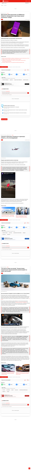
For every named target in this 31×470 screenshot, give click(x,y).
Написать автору (27, 19)
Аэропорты (8, 234)
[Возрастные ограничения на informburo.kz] (26, 1)
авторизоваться (8, 91)
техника (8, 391)
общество (4, 391)
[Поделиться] (29, 468)
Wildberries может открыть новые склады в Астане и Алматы (11, 59)
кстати (8, 13)
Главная (2, 5)
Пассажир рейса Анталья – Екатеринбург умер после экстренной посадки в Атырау (8, 216)
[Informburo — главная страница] (6, 1)
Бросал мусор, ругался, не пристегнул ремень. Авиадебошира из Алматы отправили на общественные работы (21, 216)
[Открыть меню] (2, 1)
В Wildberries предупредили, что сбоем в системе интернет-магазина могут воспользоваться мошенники (14, 61)
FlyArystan (4, 234)
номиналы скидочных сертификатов (21, 302)
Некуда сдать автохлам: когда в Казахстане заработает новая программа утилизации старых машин (22, 373)
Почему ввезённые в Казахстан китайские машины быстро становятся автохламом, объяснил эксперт (8, 373)
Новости (5, 5)
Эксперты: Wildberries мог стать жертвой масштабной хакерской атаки (13, 62)
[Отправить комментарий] (28, 93)
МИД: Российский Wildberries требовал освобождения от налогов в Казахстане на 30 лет (15, 58)
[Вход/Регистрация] (27, 1)
